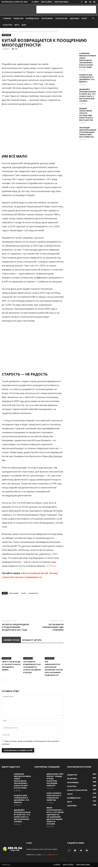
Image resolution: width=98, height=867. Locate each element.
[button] (93, 18)
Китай (23, 593)
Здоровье (74, 18)
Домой (4, 31)
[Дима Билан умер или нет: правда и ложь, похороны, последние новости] (39, 776)
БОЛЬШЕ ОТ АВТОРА (31, 640)
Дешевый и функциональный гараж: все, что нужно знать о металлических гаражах (87, 95)
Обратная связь (61, 2)
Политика (13, 31)
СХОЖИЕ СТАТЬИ (11, 640)
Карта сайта (46, 2)
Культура (7, 25)
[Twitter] (86, 2)
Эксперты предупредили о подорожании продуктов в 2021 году (15, 627)
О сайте (35, 2)
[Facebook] (82, 2)
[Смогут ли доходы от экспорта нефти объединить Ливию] (11, 652)
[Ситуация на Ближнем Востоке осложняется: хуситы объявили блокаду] (32, 652)
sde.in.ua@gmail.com (50, 854)
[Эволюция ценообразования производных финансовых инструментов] (72, 130)
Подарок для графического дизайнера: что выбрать (87, 78)
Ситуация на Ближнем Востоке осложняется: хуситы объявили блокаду (32, 667)
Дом (24, 25)
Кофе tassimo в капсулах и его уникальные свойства (54, 796)
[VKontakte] (90, 2)
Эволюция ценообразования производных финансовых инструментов (87, 132)
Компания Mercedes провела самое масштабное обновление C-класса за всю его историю (87, 60)
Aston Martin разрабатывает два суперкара (53, 627)
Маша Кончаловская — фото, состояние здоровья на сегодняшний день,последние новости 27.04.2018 (55, 815)
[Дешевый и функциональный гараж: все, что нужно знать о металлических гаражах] (72, 91)
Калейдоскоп (32, 18)
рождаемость (33, 593)
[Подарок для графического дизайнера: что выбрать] (72, 77)
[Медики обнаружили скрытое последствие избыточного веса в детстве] (72, 110)
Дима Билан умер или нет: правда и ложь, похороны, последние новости (55, 780)
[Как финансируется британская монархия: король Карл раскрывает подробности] (54, 652)
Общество (18, 18)
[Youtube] (94, 2)
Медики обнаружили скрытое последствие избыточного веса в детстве (86, 114)
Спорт (84, 18)
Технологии (61, 18)
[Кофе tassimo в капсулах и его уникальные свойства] (39, 795)
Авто (16, 25)
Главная (7, 18)
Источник (51, 565)
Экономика (47, 18)
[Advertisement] (66, 9)
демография (14, 593)
